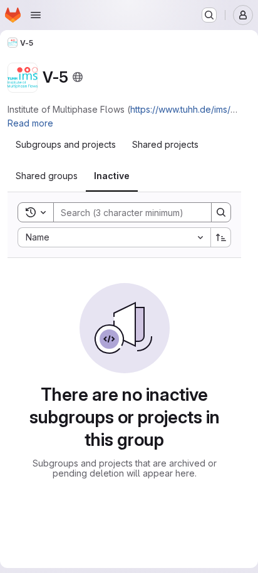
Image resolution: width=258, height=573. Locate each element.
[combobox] (114, 237)
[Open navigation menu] (36, 15)
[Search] (221, 212)
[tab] (66, 144)
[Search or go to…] (209, 15)
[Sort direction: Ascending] (221, 237)
